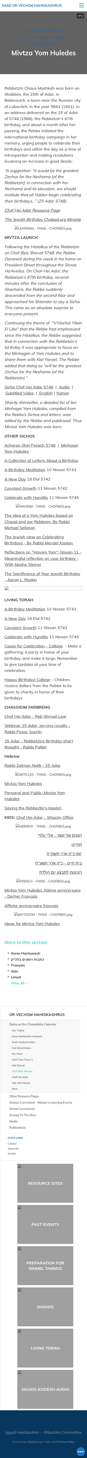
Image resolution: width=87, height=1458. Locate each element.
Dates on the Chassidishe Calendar (42, 37)
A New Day (15, 479)
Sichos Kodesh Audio (45, 1389)
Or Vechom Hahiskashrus (42, 30)
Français (18, 965)
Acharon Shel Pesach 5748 (30, 445)
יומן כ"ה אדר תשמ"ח (64, 853)
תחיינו (77, 844)
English (45, 393)
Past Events (45, 1224)
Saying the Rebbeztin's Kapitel (33, 808)
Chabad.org (34, 1441)
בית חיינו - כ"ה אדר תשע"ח (58, 863)
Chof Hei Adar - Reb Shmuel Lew (35, 716)
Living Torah (45, 1348)
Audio (64, 387)
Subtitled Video (19, 393)
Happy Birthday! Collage (27, 679)
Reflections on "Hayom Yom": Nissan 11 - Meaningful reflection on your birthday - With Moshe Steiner (43, 558)
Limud (16, 977)
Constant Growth (20, 488)
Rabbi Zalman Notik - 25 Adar (32, 765)
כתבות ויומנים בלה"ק (27, 959)
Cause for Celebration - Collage (33, 646)
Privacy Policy (67, 1441)
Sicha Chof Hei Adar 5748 (28, 387)
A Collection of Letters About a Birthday (41, 460)
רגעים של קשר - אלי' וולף (60, 835)
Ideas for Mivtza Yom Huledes (32, 923)
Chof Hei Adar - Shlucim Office (44, 817)
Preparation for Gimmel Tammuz (45, 1265)
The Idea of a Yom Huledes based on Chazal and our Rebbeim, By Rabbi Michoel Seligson (38, 521)
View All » (19, 983)
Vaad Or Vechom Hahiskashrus (32, 5)
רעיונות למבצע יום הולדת (60, 872)
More (14, 1088)
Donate (45, 1306)
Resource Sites (45, 1183)
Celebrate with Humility (26, 497)
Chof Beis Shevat (43, 44)
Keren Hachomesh (25, 953)
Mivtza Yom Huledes (23, 783)
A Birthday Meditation (25, 469)
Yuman (62, 393)
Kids (14, 971)
